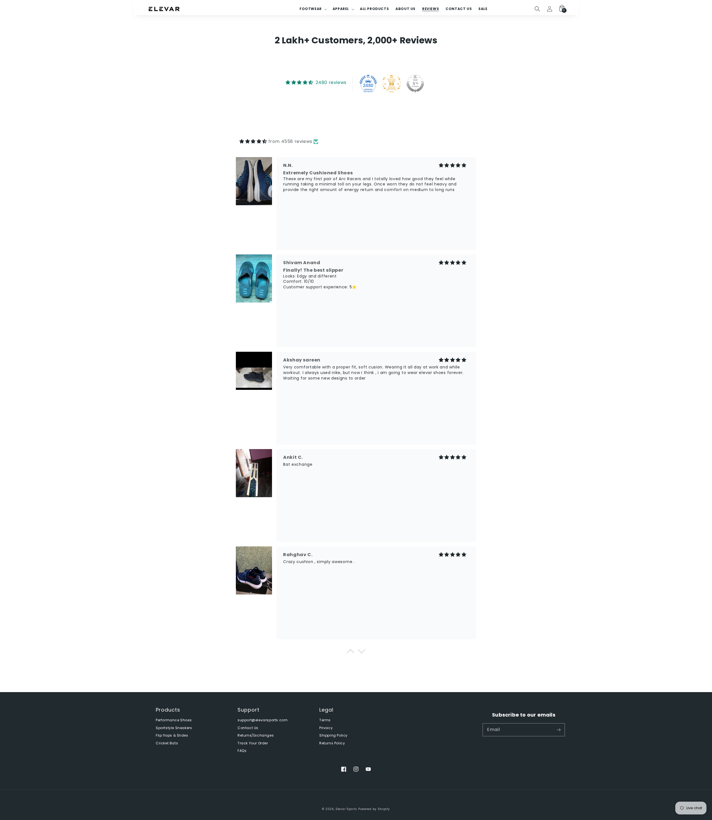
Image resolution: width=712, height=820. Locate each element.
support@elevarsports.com (263, 720)
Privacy (326, 728)
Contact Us (248, 728)
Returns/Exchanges (256, 735)
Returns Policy (332, 743)
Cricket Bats (167, 743)
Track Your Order (253, 743)
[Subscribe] (558, 730)
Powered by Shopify (374, 809)
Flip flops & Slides (172, 735)
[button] (537, 9)
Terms (325, 720)
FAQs (242, 751)
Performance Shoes (174, 720)
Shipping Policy (333, 735)
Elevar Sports (346, 809)
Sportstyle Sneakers (174, 728)
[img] (253, 141)
